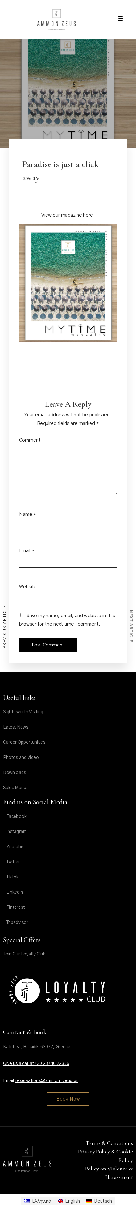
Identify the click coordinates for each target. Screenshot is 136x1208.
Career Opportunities (24, 742)
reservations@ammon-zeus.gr (46, 1081)
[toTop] (126, 1194)
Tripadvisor (17, 922)
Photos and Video (21, 757)
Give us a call (16, 1064)
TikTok (12, 877)
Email (24, 550)
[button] (68, 1099)
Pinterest (15, 907)
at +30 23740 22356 (49, 1064)
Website (28, 587)
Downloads (14, 773)
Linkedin (14, 892)
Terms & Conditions (109, 1143)
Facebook (16, 816)
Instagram (16, 832)
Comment (29, 440)
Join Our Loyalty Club (24, 954)
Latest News (15, 727)
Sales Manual (16, 788)
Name (25, 514)
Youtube (14, 847)
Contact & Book (25, 1032)
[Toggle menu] (120, 18)
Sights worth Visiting (23, 712)
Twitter (13, 862)
